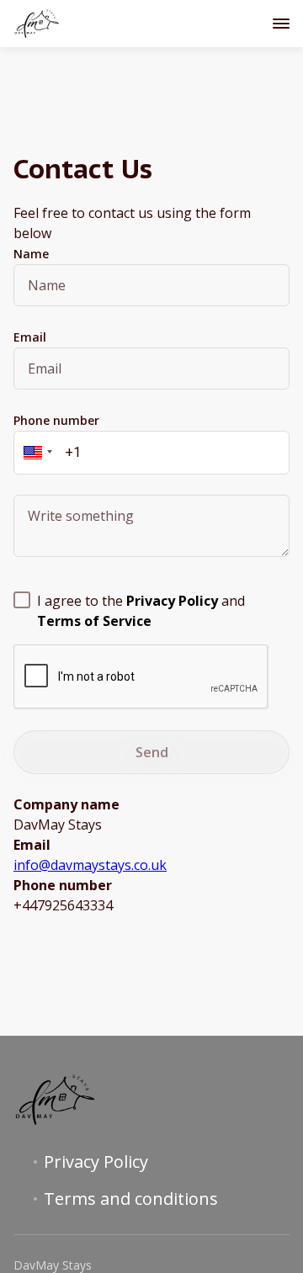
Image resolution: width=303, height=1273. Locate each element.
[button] (35, 453)
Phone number (56, 420)
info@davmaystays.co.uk (90, 865)
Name (31, 254)
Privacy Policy (96, 1162)
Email (29, 337)
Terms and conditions (131, 1199)
